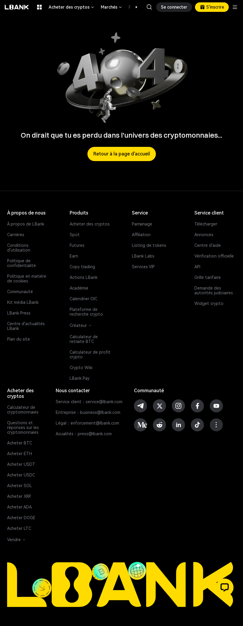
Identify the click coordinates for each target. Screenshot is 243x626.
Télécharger (205, 224)
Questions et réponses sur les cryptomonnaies (23, 427)
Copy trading (82, 266)
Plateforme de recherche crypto (86, 312)
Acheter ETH (19, 453)
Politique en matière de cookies (26, 278)
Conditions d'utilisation (18, 247)
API (197, 266)
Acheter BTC (19, 443)
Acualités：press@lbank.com (84, 433)
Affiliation (141, 234)
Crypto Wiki (81, 367)
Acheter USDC (21, 475)
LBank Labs (143, 256)
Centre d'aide (207, 245)
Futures (77, 245)
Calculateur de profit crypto (90, 354)
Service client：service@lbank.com (89, 401)
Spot (75, 234)
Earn (74, 256)
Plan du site (18, 339)
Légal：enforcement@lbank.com (87, 423)
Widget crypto (208, 303)
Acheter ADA (19, 507)
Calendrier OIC (83, 298)
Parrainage (142, 224)
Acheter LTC (19, 528)
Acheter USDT (21, 464)
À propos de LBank (25, 224)
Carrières (15, 234)
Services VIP (143, 266)
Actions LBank (83, 277)
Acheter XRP (19, 496)
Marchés (112, 7)
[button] (133, 7)
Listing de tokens (149, 245)
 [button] (149, 7)
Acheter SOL (19, 485)
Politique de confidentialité (21, 263)
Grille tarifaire (207, 277)
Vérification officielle (214, 256)
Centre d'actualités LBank (26, 326)
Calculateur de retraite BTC (84, 339)
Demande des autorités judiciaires (213, 290)
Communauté (20, 291)
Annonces (203, 234)
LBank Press (19, 313)
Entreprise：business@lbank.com (88, 412)
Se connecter (174, 7)
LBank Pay (79, 378)
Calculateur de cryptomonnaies (23, 409)
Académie (79, 288)
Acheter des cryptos (72, 7)
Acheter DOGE (21, 517)
